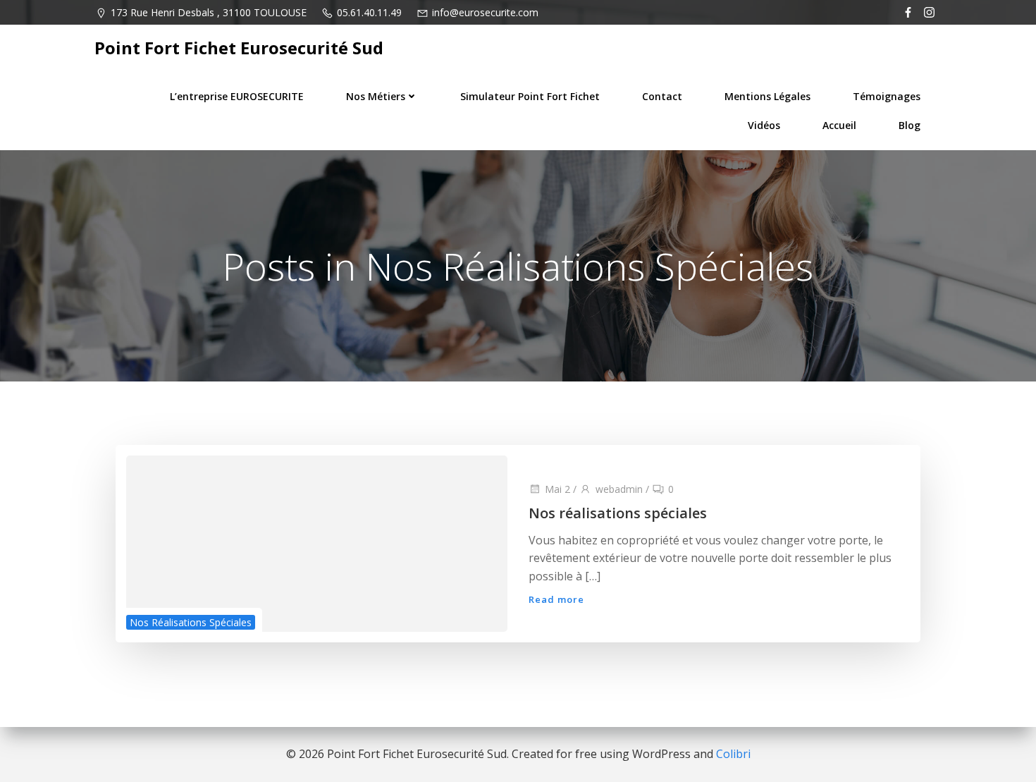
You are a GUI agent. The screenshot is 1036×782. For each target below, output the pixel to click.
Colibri (733, 754)
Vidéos (764, 125)
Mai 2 (557, 489)
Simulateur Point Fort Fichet (530, 96)
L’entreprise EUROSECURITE (237, 96)
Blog (909, 125)
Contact (662, 96)
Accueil (839, 125)
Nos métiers (375, 96)
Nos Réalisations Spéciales (191, 622)
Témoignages (886, 96)
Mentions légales (767, 96)
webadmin (619, 489)
